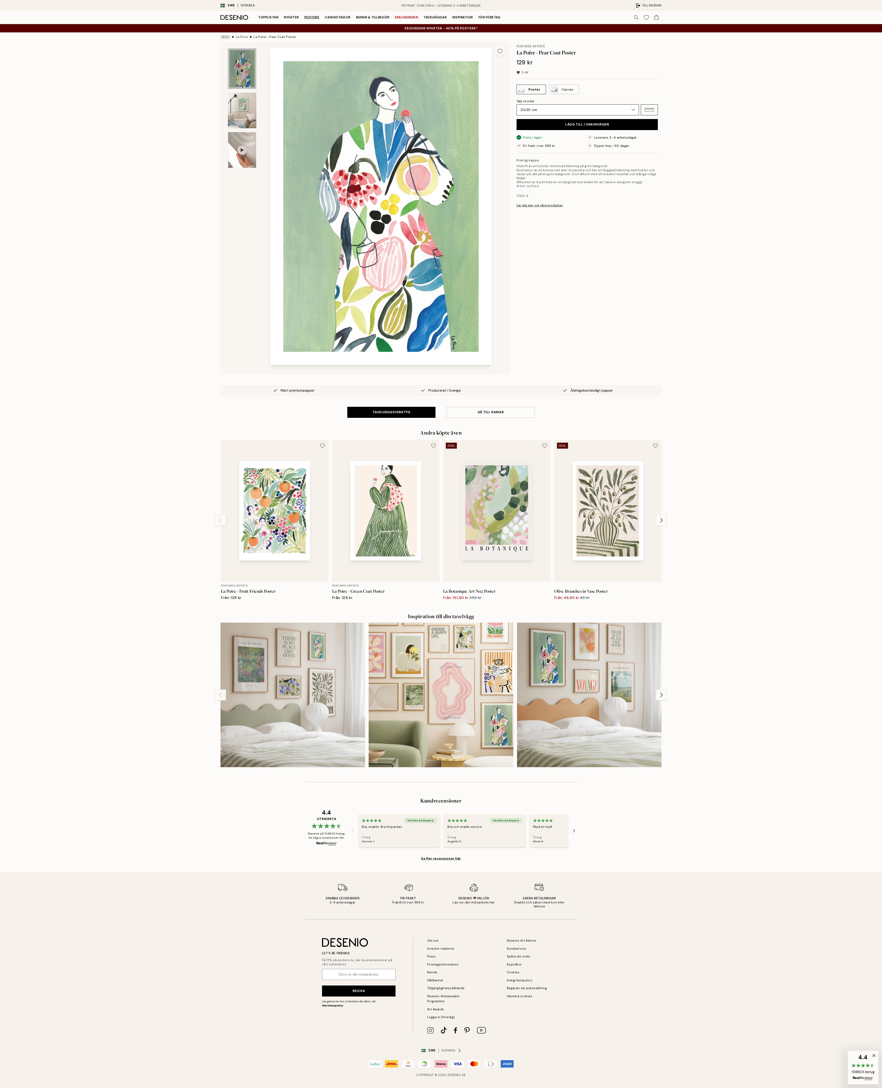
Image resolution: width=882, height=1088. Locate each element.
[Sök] (636, 17)
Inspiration (462, 17)
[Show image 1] (242, 68)
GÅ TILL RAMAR (491, 412)
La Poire (242, 37)
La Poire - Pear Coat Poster (275, 37)
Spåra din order (519, 956)
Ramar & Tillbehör (372, 17)
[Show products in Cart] (656, 17)
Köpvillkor (514, 964)
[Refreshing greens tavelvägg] (292, 695)
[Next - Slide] (661, 520)
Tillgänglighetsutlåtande (446, 988)
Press (431, 956)
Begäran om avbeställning (527, 988)
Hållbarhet (435, 980)
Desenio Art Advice (521, 941)
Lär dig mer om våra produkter (540, 205)
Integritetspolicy (519, 980)
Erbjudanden (406, 17)
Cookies (513, 972)
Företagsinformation (443, 964)
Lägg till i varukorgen (587, 124)
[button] (649, 109)
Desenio (454, 1075)
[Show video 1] (242, 150)
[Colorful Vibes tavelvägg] (441, 695)
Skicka (358, 991)
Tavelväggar (435, 17)
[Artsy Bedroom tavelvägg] (589, 695)
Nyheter (291, 17)
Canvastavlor (337, 17)
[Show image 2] (242, 110)
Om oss (433, 941)
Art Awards (435, 1009)
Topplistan (268, 17)
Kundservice (516, 949)
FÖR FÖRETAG (489, 17)
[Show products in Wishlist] (646, 17)
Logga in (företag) (441, 1017)
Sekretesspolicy (332, 1005)
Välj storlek (525, 101)
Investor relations (440, 949)
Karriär (432, 972)
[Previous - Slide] (220, 520)
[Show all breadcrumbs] (225, 37)
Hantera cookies (519, 996)
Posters (311, 17)
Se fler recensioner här (441, 858)
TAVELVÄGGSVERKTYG (391, 412)
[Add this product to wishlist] (500, 50)
